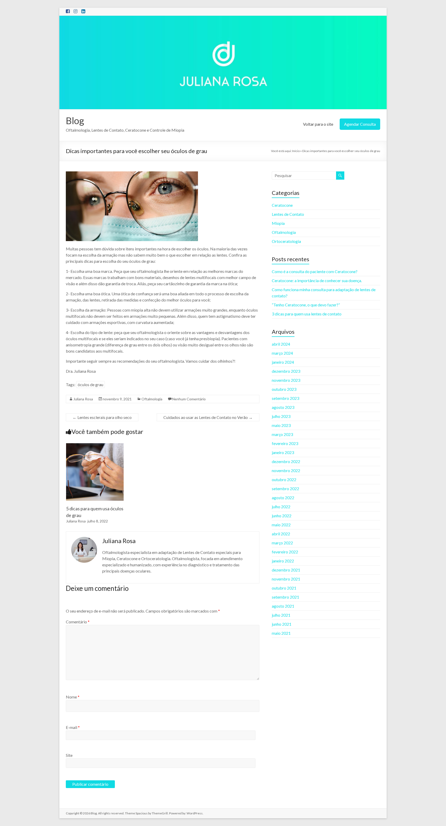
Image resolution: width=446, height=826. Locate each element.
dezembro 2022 (286, 461)
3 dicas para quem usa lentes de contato (306, 313)
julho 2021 (281, 615)
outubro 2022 (284, 479)
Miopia (278, 223)
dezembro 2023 (286, 371)
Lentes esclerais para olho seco (102, 417)
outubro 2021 (284, 587)
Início (296, 151)
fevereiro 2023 (285, 443)
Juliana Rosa (83, 399)
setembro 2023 (285, 398)
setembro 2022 (285, 488)
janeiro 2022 (283, 560)
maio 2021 (281, 633)
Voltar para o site (318, 124)
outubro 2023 (284, 389)
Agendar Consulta (360, 124)
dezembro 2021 (286, 569)
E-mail (73, 727)
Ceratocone (282, 205)
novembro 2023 (286, 380)
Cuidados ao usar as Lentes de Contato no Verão (208, 417)
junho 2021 (281, 624)
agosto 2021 (283, 605)
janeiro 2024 (283, 362)
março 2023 (282, 434)
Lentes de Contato (288, 214)
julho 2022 (281, 506)
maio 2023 (281, 425)
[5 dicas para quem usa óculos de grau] (95, 445)
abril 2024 (281, 343)
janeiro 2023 (283, 452)
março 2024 (282, 353)
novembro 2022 (286, 470)
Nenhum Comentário (189, 399)
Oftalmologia (151, 399)
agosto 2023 (283, 407)
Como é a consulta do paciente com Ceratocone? (314, 271)
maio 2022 (281, 524)
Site (69, 755)
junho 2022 (281, 515)
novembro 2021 (286, 578)
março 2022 (282, 542)
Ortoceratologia (286, 241)
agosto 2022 (283, 497)
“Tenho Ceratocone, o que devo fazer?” (306, 304)
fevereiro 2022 (285, 551)
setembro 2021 (285, 596)
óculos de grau (90, 384)
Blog (75, 120)
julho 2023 (281, 416)
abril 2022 (281, 533)
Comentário (78, 621)
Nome (72, 696)
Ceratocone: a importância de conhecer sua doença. (317, 280)
